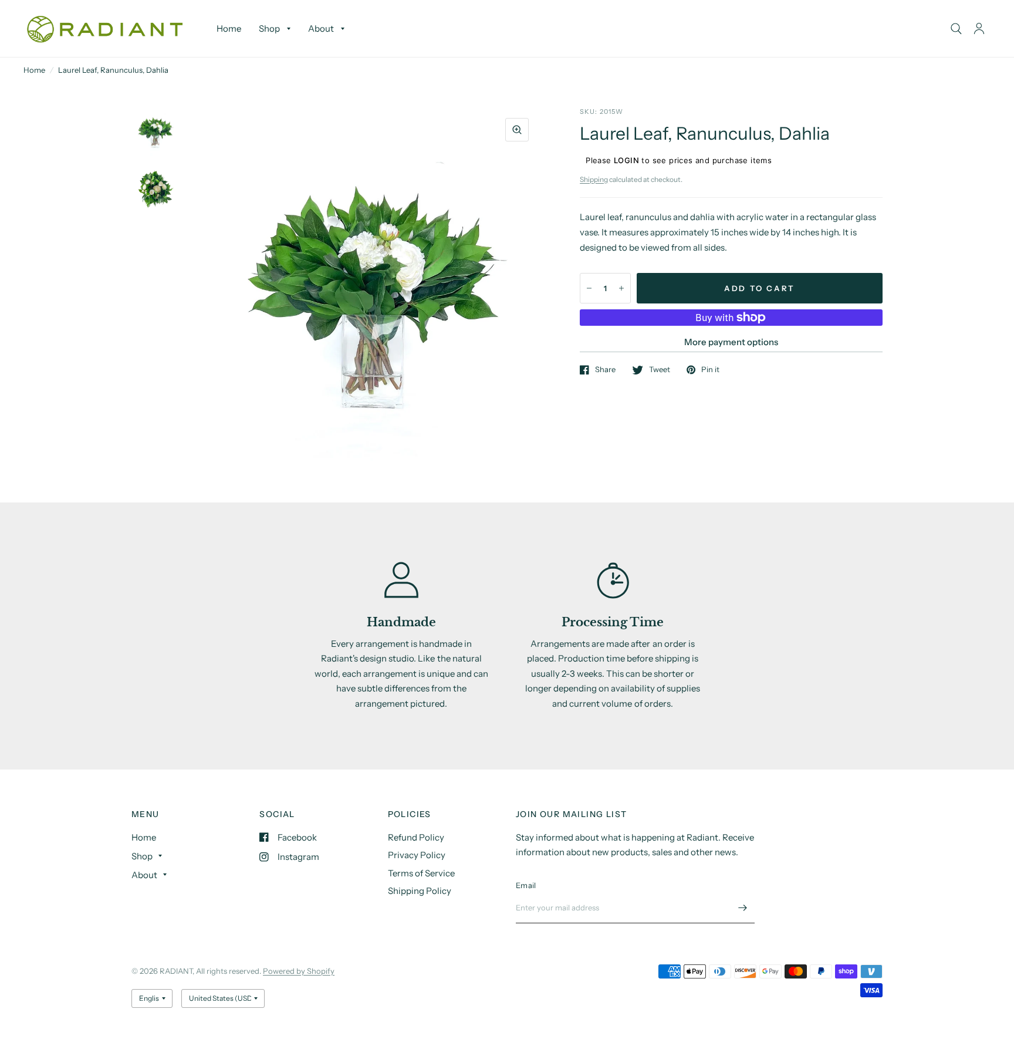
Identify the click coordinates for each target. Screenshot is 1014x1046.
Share (605, 369)
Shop (269, 28)
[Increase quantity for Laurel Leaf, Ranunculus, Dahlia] (621, 288)
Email (526, 885)
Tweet (659, 369)
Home (229, 28)
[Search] (956, 28)
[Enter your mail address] (743, 908)
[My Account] (979, 28)
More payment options (731, 341)
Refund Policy (416, 837)
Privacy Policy (416, 855)
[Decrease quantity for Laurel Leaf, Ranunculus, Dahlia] (589, 288)
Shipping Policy (419, 890)
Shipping (594, 179)
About (321, 28)
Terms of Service (421, 873)
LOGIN (626, 160)
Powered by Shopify (298, 971)
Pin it (710, 369)
